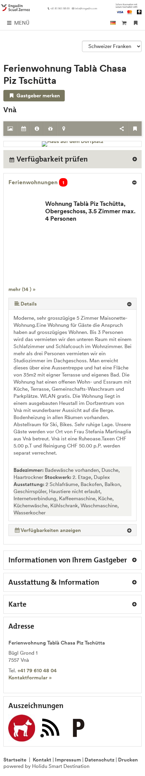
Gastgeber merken (37, 95)
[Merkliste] (136, 23)
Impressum (68, 759)
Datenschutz (99, 759)
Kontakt (42, 759)
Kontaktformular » (30, 677)
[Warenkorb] (124, 23)
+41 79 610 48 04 (37, 670)
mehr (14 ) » (21, 289)
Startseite (14, 759)
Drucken (128, 759)
